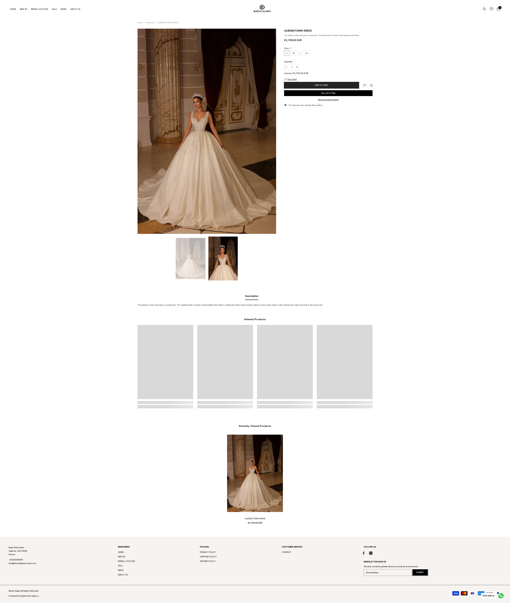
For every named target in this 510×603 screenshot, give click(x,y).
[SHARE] (370, 85)
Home (140, 22)
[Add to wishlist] (364, 85)
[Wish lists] (491, 8)
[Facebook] (363, 553)
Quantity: (288, 61)
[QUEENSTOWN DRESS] (255, 473)
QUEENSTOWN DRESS (255, 518)
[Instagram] (370, 553)
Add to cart (321, 85)
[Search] (484, 9)
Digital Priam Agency (29, 596)
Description (251, 296)
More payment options (328, 99)
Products (150, 22)
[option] (206, 131)
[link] (165, 402)
